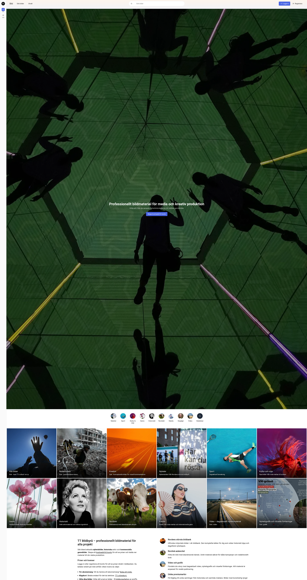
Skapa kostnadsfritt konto (157, 214)
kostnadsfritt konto (104, 552)
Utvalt (30, 4)
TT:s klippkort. (121, 575)
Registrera (298, 4)
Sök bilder (20, 4)
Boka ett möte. (126, 572)
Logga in (286, 4)
